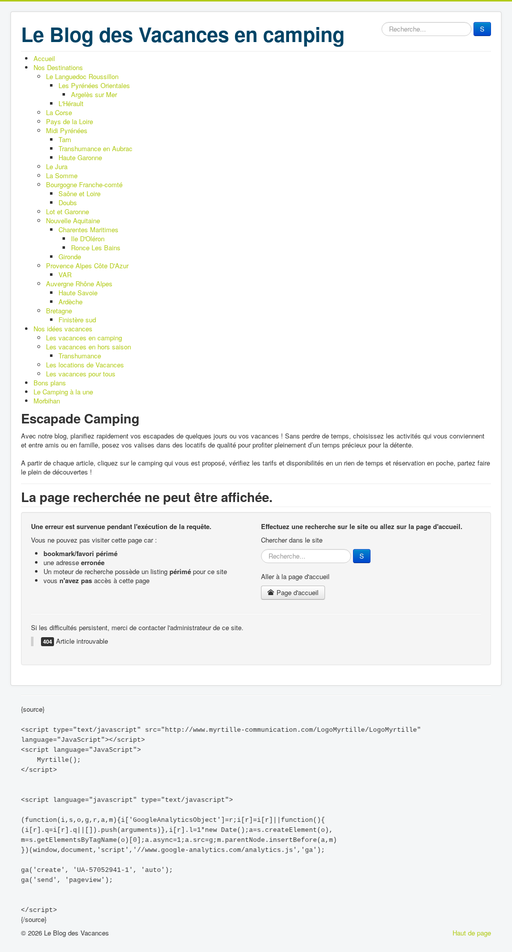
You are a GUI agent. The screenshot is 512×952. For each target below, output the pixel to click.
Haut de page (471, 932)
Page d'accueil (296, 592)
